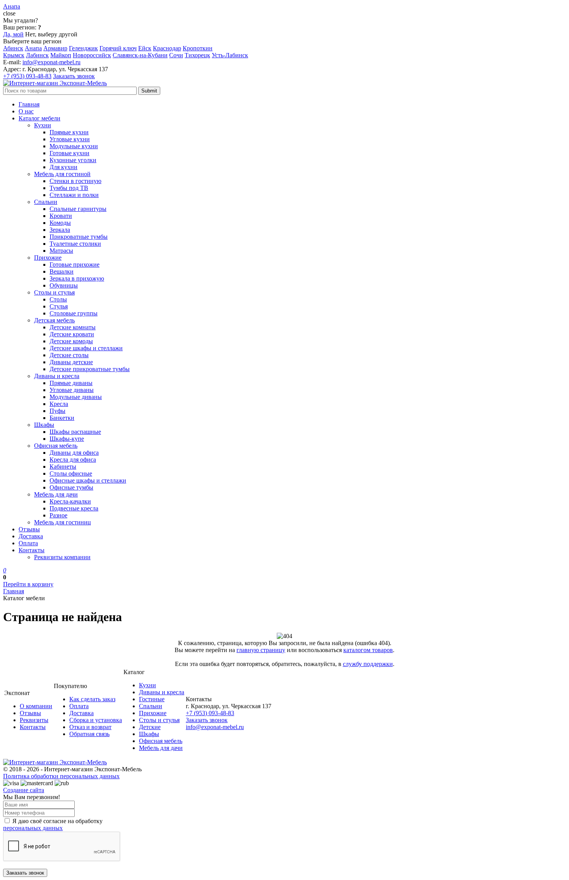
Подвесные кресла (74, 508)
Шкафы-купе (67, 438)
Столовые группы (74, 313)
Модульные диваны (76, 397)
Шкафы (44, 424)
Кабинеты (63, 466)
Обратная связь (89, 734)
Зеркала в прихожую (77, 278)
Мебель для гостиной (62, 174)
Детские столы (69, 355)
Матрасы (61, 250)
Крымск (13, 55)
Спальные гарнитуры (78, 208)
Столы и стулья (54, 292)
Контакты (32, 550)
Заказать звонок (74, 76)
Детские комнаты (73, 327)
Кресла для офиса (73, 459)
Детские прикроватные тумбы (90, 369)
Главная (29, 104)
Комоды (60, 222)
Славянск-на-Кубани (140, 55)
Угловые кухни (70, 139)
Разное (58, 515)
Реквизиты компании (62, 557)
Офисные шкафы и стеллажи (88, 480)
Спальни (45, 202)
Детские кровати (72, 334)
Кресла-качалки (70, 501)
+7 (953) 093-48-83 (27, 76)
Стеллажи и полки (74, 195)
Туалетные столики (75, 243)
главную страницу (261, 650)
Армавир (55, 48)
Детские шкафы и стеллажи (86, 348)
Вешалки (62, 271)
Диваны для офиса (74, 452)
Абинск (13, 48)
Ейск (144, 48)
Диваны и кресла (56, 376)
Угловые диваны (72, 390)
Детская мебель (54, 320)
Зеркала (60, 229)
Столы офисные (71, 473)
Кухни (42, 125)
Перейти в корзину (28, 584)
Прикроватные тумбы (79, 236)
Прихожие (48, 257)
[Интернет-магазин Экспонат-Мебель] (55, 83)
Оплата (28, 543)
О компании (36, 706)
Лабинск (37, 55)
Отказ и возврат (90, 727)
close (9, 13)
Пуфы (57, 410)
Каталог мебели (39, 118)
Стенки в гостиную (75, 181)
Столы (58, 299)
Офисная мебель (55, 445)
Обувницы (64, 285)
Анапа (33, 48)
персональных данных (33, 828)
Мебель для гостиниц (62, 522)
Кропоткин (198, 48)
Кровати (61, 215)
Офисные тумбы (71, 487)
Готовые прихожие (74, 264)
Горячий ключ (118, 48)
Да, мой (13, 34)
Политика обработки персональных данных (61, 776)
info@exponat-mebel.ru (51, 62)
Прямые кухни (69, 132)
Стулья (59, 306)
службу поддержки (368, 664)
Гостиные (152, 699)
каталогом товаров (368, 650)
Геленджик (83, 48)
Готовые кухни (69, 153)
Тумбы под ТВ (69, 188)
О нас (26, 111)
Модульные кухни (74, 146)
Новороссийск (92, 55)
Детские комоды (71, 341)
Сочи (176, 55)
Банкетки (62, 417)
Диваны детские (71, 362)
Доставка (31, 536)
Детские (150, 727)
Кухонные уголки (73, 160)
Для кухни (63, 167)
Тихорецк (197, 55)
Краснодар (167, 48)
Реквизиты (34, 720)
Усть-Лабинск (230, 55)
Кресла (59, 404)
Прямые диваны (71, 383)
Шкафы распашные (75, 431)
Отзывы (29, 529)
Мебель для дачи (56, 494)
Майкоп (60, 55)
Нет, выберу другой (51, 34)
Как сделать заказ (92, 699)
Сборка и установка (95, 720)
